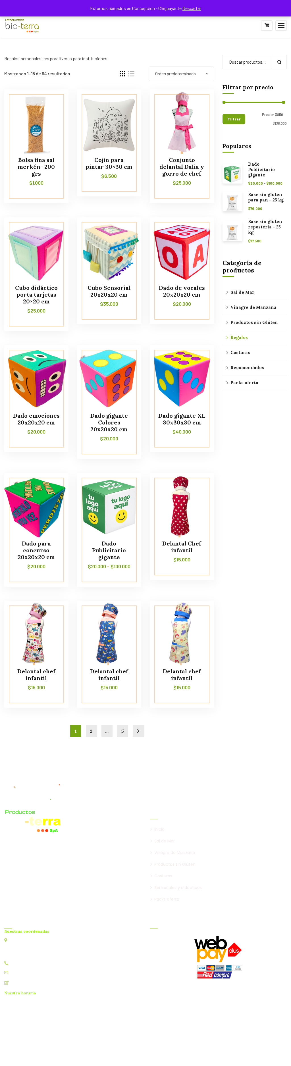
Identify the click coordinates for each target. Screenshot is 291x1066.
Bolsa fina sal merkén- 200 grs (36, 166)
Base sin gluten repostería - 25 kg (265, 227)
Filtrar (234, 118)
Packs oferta (244, 382)
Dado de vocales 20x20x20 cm (182, 291)
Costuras (240, 352)
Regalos (239, 337)
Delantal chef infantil (36, 675)
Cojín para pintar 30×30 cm (109, 163)
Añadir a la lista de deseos (53, 102)
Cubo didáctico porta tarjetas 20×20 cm (36, 294)
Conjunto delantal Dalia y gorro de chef (181, 166)
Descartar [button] (191, 8)
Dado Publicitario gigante (109, 550)
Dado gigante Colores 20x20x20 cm (109, 422)
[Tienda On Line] (22, 25)
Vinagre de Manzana (253, 307)
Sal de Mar (242, 292)
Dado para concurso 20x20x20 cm (36, 550)
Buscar (279, 62)
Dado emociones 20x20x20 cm (36, 419)
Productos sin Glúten (254, 322)
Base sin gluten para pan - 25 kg (266, 197)
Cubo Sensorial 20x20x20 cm (109, 291)
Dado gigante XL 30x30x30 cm (181, 419)
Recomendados (247, 367)
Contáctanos (23, 982)
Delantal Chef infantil (181, 547)
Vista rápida (53, 115)
